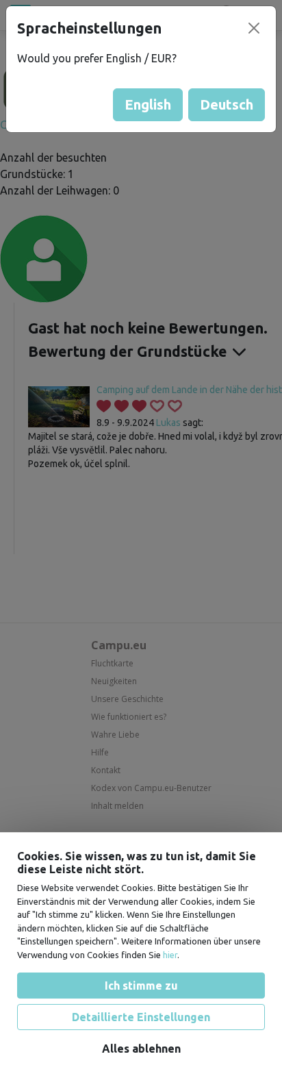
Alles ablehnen (141, 1048)
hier (170, 954)
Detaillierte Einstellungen (141, 1016)
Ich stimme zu (141, 985)
